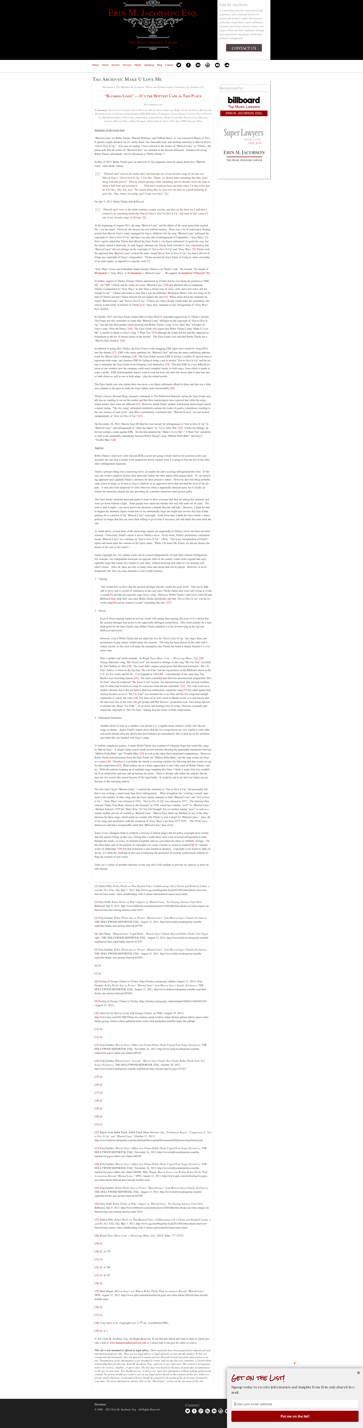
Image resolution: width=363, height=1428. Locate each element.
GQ (103, 117)
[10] (166, 285)
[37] (119, 765)
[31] (136, 678)
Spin (177, 121)
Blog (159, 65)
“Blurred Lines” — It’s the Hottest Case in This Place (153, 95)
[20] (172, 388)
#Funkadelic (101, 273)
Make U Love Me (173, 117)
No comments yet (153, 104)
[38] (192, 845)
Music (152, 110)
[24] (113, 440)
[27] (169, 602)
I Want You (128, 117)
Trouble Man (195, 121)
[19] (167, 364)
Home (95, 65)
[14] (130, 328)
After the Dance (190, 110)
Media (138, 65)
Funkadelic (164, 113)
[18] (134, 356)
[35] (142, 753)
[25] (110, 594)
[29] (129, 666)
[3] (206, 237)
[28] (201, 658)
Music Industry (165, 110)
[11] (165, 297)
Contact (169, 65)
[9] (96, 285)
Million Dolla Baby (125, 121)
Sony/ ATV (168, 121)
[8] (207, 273)
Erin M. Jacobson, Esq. (153, 12)
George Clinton (186, 113)
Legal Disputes (139, 110)
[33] (185, 690)
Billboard (205, 110)
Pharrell (142, 121)
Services (127, 65)
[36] (108, 761)
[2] (144, 217)
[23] (180, 428)
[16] (122, 340)
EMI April (151, 113)
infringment (141, 117)
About (105, 65)
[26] (114, 602)
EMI (142, 113)
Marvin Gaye (191, 117)
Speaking (149, 65)
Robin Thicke (155, 121)
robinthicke (136, 273)
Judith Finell (156, 117)
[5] (194, 249)
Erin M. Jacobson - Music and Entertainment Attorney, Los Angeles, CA (164, 87)
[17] (114, 352)
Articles (115, 65)
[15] (154, 332)
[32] (183, 686)
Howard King (114, 117)
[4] (124, 245)
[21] (138, 404)
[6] (159, 253)
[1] (166, 193)
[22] (140, 416)
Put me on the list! (295, 1416)
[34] (135, 698)
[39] (120, 849)
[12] (142, 305)
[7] (148, 261)
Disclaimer (100, 1404)
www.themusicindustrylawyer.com (128, 1342)
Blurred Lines (103, 113)
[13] (160, 316)
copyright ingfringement (125, 113)
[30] (160, 674)
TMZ (183, 121)
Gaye (174, 113)
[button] (294, 1378)
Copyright (124, 110)
